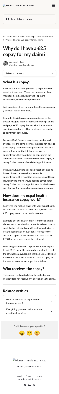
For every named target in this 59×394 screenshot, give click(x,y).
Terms (39, 376)
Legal (19, 376)
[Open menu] (53, 5)
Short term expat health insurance (36, 36)
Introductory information (29, 379)
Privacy (29, 376)
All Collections (10, 36)
